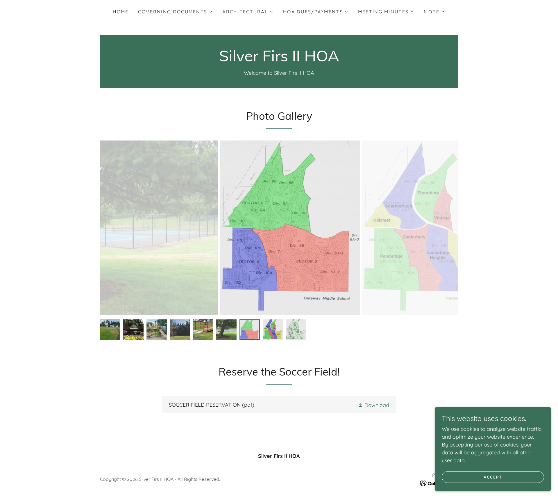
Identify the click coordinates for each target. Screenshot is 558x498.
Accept (493, 477)
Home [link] (121, 12)
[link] (279, 59)
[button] (175, 11)
